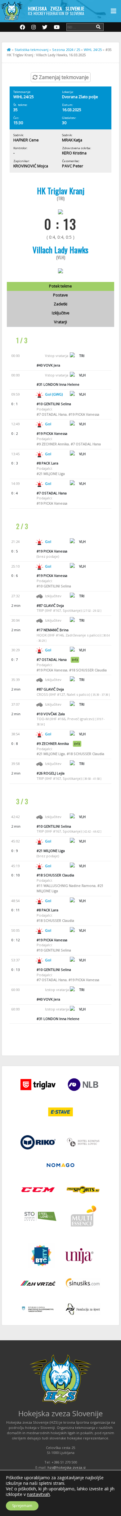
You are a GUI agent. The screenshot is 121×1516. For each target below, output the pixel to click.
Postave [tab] (60, 295)
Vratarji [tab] (60, 322)
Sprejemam (22, 1505)
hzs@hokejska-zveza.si (66, 1467)
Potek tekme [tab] (60, 286)
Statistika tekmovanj (31, 49)
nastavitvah (38, 1494)
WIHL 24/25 (93, 49)
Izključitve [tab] (60, 313)
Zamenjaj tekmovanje (63, 77)
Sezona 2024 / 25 (66, 49)
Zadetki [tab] (60, 304)
